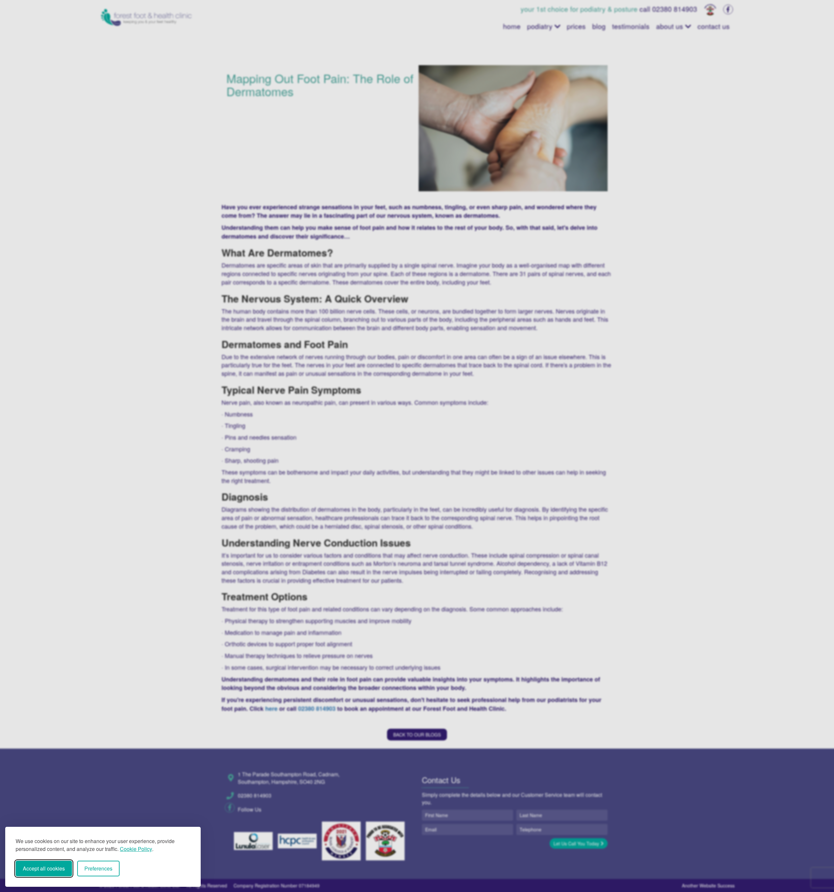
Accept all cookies (44, 868)
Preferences (98, 868)
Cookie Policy (136, 849)
